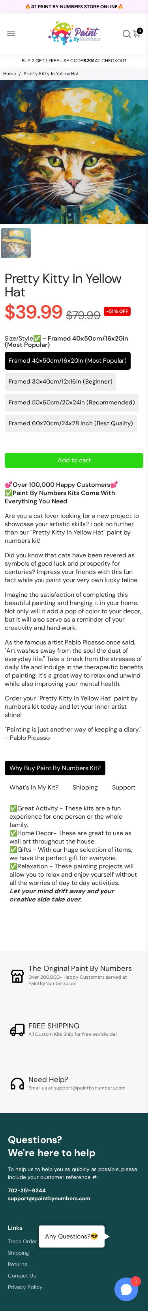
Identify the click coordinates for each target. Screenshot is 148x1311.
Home (9, 74)
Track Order (22, 1241)
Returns (17, 1264)
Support (123, 787)
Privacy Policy (25, 1287)
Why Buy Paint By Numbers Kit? (55, 768)
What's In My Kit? (33, 787)
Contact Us (22, 1275)
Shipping (85, 787)
